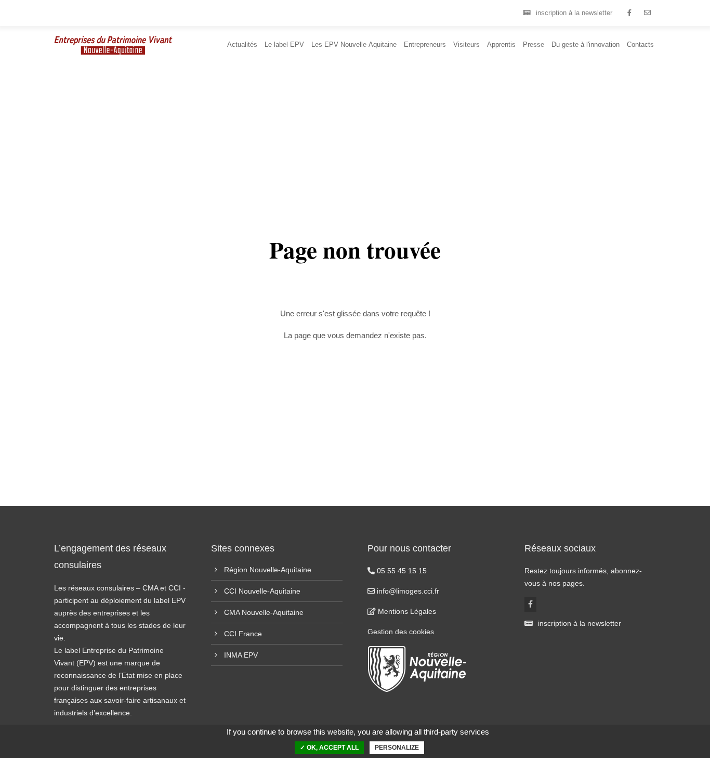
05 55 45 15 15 (401, 571)
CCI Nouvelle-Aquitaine (262, 591)
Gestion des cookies (400, 631)
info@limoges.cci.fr (407, 591)
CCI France (243, 633)
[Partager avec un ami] (647, 13)
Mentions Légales (406, 611)
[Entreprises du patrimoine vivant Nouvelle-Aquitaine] (629, 13)
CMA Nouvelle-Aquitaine (264, 612)
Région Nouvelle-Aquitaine (267, 570)
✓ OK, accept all (329, 747)
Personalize (397, 747)
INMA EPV (241, 655)
